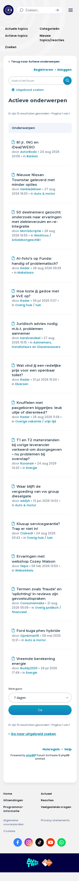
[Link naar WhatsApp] (61, 843)
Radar (25, 268)
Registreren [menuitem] (43, 70)
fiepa (24, 566)
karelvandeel (30, 338)
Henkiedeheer (30, 189)
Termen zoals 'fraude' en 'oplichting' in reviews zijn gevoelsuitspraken (37, 594)
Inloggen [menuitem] (64, 70)
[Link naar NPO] (47, 863)
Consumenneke (32, 603)
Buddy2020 (28, 668)
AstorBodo (28, 152)
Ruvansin (27, 463)
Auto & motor (44, 193)
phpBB (30, 755)
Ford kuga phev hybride (38, 631)
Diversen (21, 384)
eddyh (25, 501)
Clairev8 (26, 533)
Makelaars (25, 272)
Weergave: (15, 689)
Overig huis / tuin (28, 305)
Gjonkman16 (29, 636)
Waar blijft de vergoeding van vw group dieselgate (35, 491)
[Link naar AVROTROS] (32, 862)
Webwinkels (24, 570)
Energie (31, 468)
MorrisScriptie (30, 231)
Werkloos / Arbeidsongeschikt (31, 237)
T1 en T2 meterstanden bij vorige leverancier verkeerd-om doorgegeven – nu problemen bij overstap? (37, 449)
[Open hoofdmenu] (71, 10)
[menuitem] (51, 749)
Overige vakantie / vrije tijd (35, 421)
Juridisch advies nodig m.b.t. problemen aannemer (35, 328)
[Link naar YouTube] (50, 843)
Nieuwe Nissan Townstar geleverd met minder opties (33, 180)
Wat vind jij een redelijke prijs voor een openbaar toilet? (36, 370)
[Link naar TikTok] (39, 843)
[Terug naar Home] (8, 10)
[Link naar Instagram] (28, 843)
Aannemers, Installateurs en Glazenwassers (36, 344)
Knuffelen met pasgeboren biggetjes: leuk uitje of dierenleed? (37, 407)
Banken (32, 156)
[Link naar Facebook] (17, 843)
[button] (57, 10)
